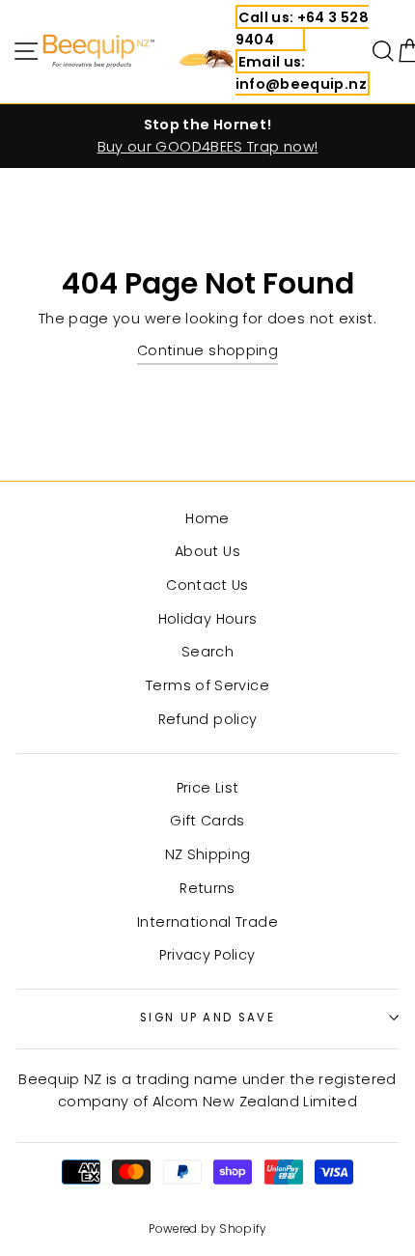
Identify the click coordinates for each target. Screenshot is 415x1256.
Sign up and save (207, 1017)
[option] (207, 136)
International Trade (207, 922)
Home (207, 518)
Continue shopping (207, 350)
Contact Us (207, 585)
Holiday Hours (208, 618)
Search (207, 651)
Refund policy (208, 719)
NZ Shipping (208, 854)
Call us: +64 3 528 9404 (302, 28)
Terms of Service (207, 685)
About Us (207, 551)
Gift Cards (207, 820)
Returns (207, 888)
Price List (208, 787)
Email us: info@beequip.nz (301, 73)
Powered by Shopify (207, 1229)
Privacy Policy (207, 954)
